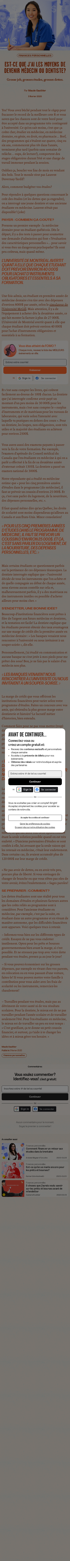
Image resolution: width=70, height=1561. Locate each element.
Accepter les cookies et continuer (35, 818)
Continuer (35, 781)
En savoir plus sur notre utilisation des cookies (35, 827)
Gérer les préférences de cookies (35, 824)
